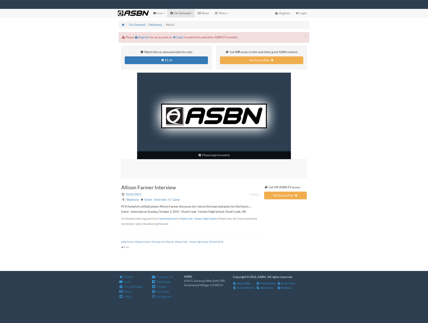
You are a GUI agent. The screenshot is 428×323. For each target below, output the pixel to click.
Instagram (163, 296)
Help (127, 296)
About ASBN (243, 283)
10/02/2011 (133, 194)
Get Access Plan (259, 60)
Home (128, 277)
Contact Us (164, 277)
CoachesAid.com (167, 218)
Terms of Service (245, 287)
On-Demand (137, 24)
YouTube (162, 292)
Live (126, 282)
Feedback (286, 287)
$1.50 (168, 60)
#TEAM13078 (216, 242)
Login (179, 37)
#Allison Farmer (142, 242)
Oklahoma (155, 24)
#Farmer (170, 242)
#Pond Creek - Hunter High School (191, 242)
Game (176, 199)
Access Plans (288, 283)
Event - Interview (155, 199)
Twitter (161, 287)
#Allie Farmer (127, 242)
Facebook (163, 282)
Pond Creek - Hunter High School (198, 218)
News (127, 292)
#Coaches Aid (158, 242)
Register (144, 37)
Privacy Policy (268, 283)
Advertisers (266, 287)
